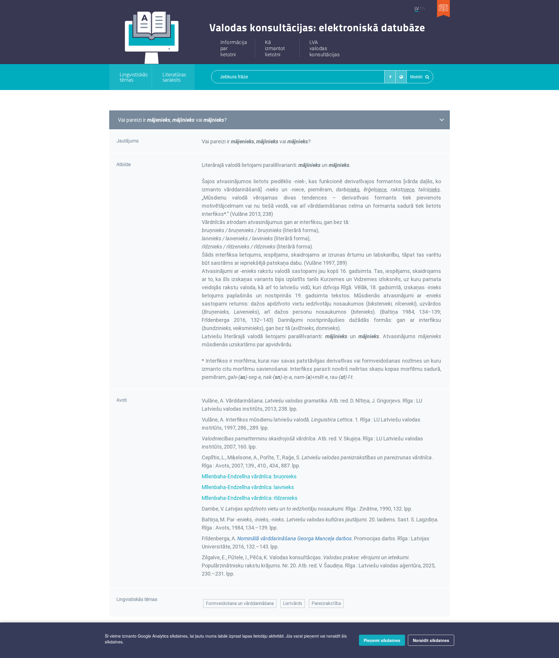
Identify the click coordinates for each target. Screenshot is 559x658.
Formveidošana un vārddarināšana (240, 603)
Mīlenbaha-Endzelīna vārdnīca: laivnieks (248, 487)
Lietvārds (292, 603)
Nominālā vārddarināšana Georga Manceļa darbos (294, 538)
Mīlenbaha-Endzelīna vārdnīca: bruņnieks (249, 476)
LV (417, 8)
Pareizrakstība (326, 603)
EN (422, 8)
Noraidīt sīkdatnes (431, 640)
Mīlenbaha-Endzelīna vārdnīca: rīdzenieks (250, 498)
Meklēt (417, 77)
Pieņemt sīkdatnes (382, 640)
